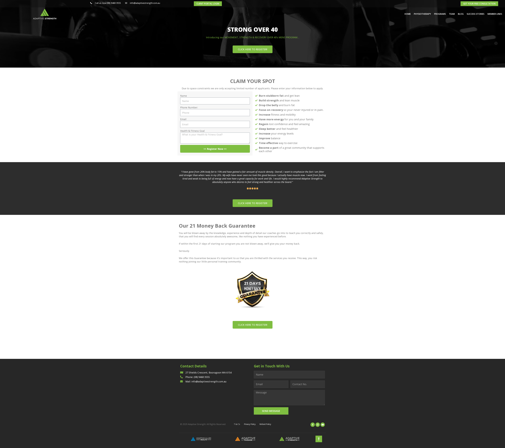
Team (452, 13)
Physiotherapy (422, 13)
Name (183, 95)
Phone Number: (189, 107)
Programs (440, 13)
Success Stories (475, 13)
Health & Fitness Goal (192, 130)
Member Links (495, 13)
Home (408, 13)
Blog (461, 13)
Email (183, 119)
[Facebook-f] (312, 424)
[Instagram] (317, 424)
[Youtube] (322, 424)
